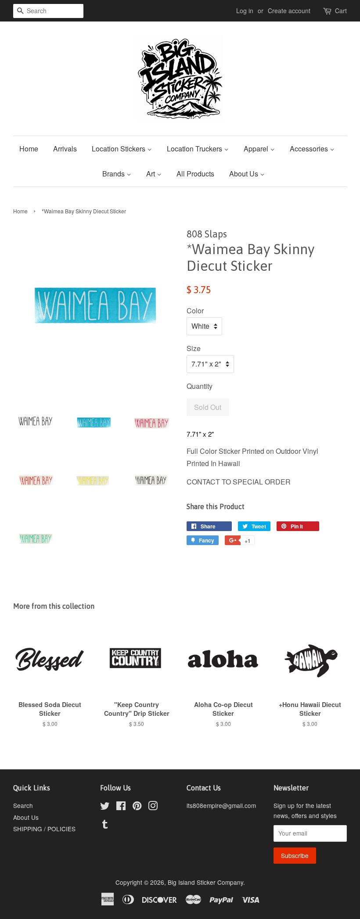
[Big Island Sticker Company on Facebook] (121, 807)
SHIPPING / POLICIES (44, 828)
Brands (114, 174)
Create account (289, 10)
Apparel (257, 149)
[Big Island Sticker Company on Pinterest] (137, 807)
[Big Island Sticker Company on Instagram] (153, 807)
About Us (244, 174)
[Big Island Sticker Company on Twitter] (105, 807)
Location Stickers (119, 149)
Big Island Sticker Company (205, 882)
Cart (341, 10)
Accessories (310, 149)
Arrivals (65, 149)
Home (28, 149)
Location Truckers (195, 149)
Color (195, 310)
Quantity (199, 386)
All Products (195, 174)
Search (23, 805)
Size (194, 348)
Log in (244, 10)
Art (151, 174)
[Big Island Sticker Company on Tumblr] (105, 825)
